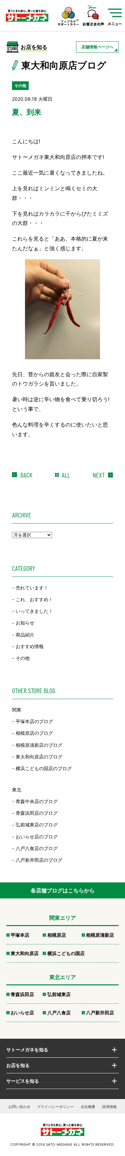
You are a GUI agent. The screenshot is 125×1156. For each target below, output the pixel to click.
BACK (26, 475)
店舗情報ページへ (97, 46)
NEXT (99, 475)
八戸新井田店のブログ (39, 860)
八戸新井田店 (100, 1012)
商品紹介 (25, 634)
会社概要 (88, 1106)
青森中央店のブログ (37, 801)
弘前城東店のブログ (37, 825)
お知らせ (25, 623)
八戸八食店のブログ (37, 848)
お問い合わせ (19, 1106)
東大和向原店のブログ (39, 756)
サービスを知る (22, 1081)
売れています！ (32, 587)
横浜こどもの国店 (66, 953)
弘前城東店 (59, 994)
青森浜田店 (22, 994)
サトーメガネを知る (27, 1049)
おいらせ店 (22, 1012)
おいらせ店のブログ (37, 836)
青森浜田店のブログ (37, 813)
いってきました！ (34, 611)
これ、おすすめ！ (34, 599)
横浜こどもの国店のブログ (44, 768)
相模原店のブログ (34, 733)
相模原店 (56, 935)
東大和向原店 (25, 953)
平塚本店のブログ (34, 721)
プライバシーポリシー (55, 1106)
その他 (23, 658)
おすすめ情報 (30, 646)
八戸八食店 (59, 1012)
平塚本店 (20, 935)
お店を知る (18, 1065)
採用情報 (109, 1106)
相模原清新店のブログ (39, 745)
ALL (66, 475)
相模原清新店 (100, 935)
